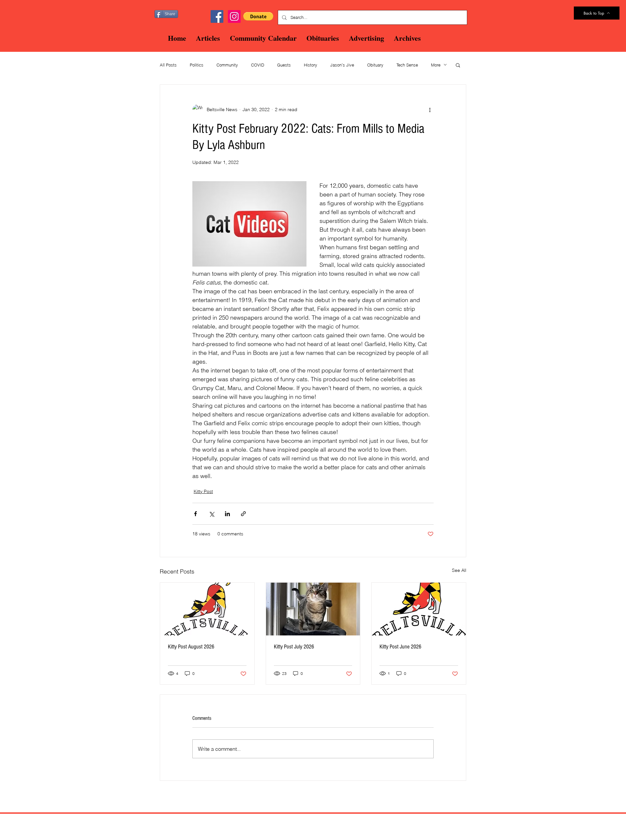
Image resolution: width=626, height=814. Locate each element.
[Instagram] (234, 16)
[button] (258, 16)
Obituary (375, 64)
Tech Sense (407, 64)
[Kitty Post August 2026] (207, 609)
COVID (257, 64)
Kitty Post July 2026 (294, 646)
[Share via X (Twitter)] (211, 514)
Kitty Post (203, 491)
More (435, 64)
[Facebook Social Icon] (217, 16)
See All (459, 570)
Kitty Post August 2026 (191, 646)
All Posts (168, 64)
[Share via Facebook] (195, 514)
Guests (284, 64)
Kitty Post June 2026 (400, 646)
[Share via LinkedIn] (227, 514)
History (310, 64)
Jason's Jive (342, 64)
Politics (196, 64)
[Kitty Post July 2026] (313, 609)
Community (227, 64)
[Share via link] (243, 514)
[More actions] (430, 109)
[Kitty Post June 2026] (419, 609)
